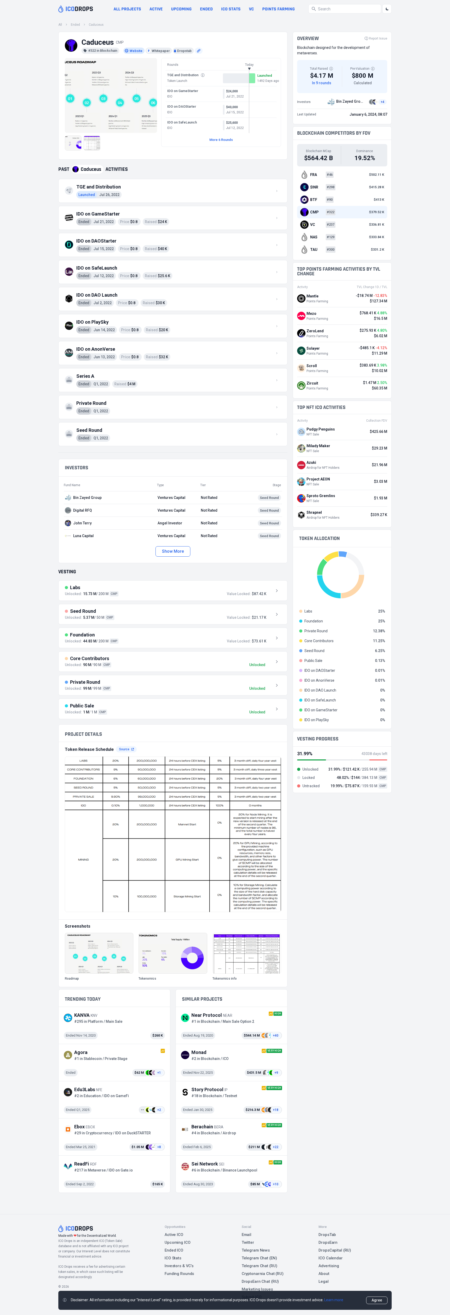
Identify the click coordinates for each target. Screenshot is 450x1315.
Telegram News (256, 1250)
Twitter (248, 1242)
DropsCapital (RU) (334, 1250)
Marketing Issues (257, 1289)
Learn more (333, 1300)
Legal (323, 1281)
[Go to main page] (75, 8)
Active (156, 9)
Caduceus (96, 25)
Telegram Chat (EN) (259, 1258)
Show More (173, 551)
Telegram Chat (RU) (259, 1266)
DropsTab (327, 1234)
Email (246, 1234)
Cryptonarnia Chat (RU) (263, 1273)
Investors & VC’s (179, 1266)
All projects (127, 9)
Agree (377, 1300)
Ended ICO (174, 1250)
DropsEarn (328, 1242)
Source (124, 749)
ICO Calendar (330, 1258)
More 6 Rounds (221, 140)
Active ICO (174, 1234)
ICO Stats (173, 1258)
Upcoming (181, 9)
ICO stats (231, 9)
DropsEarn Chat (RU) (260, 1281)
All (60, 25)
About (323, 1273)
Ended (206, 9)
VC (251, 9)
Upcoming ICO (178, 1242)
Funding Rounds (179, 1273)
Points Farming (278, 9)
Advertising (328, 1266)
